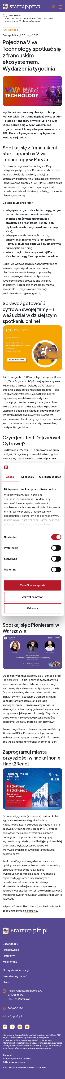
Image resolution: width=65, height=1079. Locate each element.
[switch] (56, 548)
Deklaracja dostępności (14, 1062)
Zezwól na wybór (32, 596)
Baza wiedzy (14, 15)
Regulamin (8, 1055)
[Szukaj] (57, 7)
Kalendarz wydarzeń (15, 976)
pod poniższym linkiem (16, 427)
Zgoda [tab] (10, 476)
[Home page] (4, 15)
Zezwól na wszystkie (32, 585)
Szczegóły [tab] (27, 476)
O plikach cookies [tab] (50, 476)
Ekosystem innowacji (16, 970)
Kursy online (10, 961)
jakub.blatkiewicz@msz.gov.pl (21, 293)
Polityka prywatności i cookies (17, 1058)
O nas (6, 982)
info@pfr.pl (15, 1016)
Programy (9, 955)
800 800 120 (15, 1008)
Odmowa (32, 608)
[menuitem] (32, 944)
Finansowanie (11, 949)
